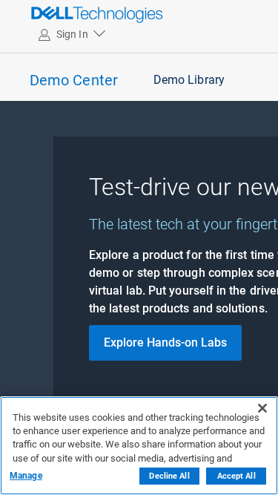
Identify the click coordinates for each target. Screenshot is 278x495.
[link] (63, 14)
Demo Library (189, 80)
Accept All (236, 476)
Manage (26, 476)
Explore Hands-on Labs (165, 342)
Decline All (169, 476)
